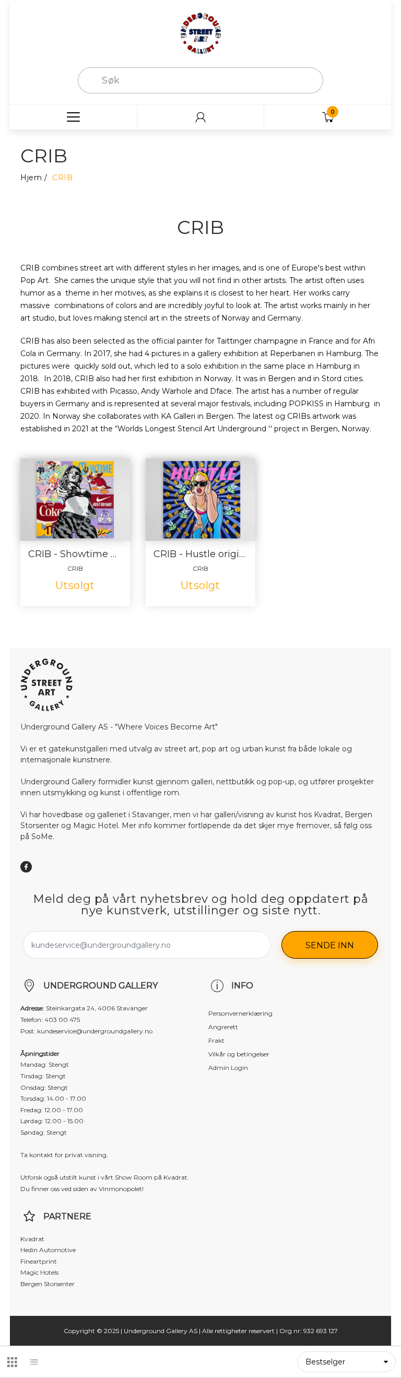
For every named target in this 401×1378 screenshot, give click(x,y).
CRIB (75, 568)
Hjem (31, 177)
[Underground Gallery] (201, 33)
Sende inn (329, 945)
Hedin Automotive (48, 1250)
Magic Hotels (39, 1272)
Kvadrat (32, 1239)
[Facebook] (26, 867)
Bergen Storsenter (47, 1284)
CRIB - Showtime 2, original (75, 554)
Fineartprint (38, 1261)
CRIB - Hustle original (200, 554)
